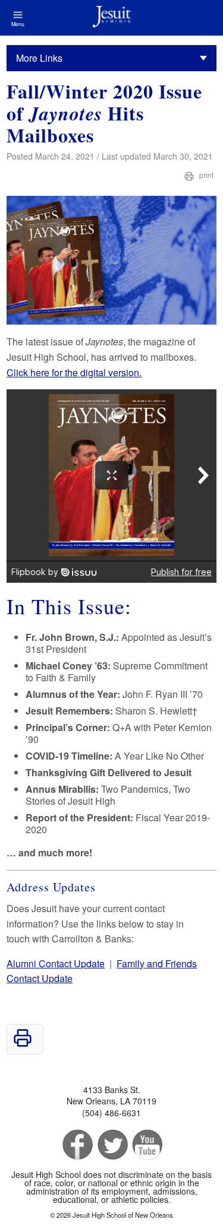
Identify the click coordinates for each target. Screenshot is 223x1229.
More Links (39, 58)
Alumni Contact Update (56, 963)
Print (205, 175)
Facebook (76, 1145)
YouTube (146, 1145)
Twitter (111, 1145)
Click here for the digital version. (74, 372)
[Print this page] (22, 1043)
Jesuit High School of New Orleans (111, 18)
